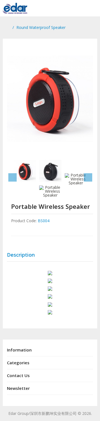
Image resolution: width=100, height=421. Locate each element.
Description (21, 254)
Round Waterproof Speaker (41, 27)
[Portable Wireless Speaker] (50, 99)
